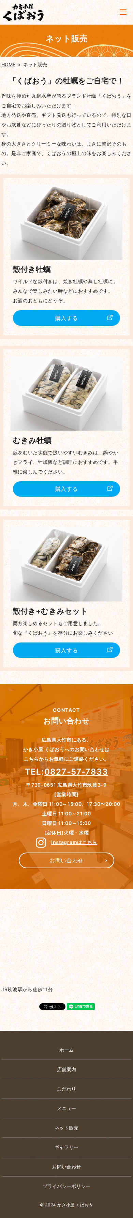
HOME (8, 64)
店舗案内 (66, 1069)
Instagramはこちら (74, 842)
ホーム (66, 1050)
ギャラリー (66, 1147)
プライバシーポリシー (66, 1186)
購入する (66, 318)
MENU (123, 12)
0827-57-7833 (76, 772)
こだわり (66, 1089)
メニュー (66, 1108)
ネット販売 (66, 1128)
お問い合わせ (66, 860)
